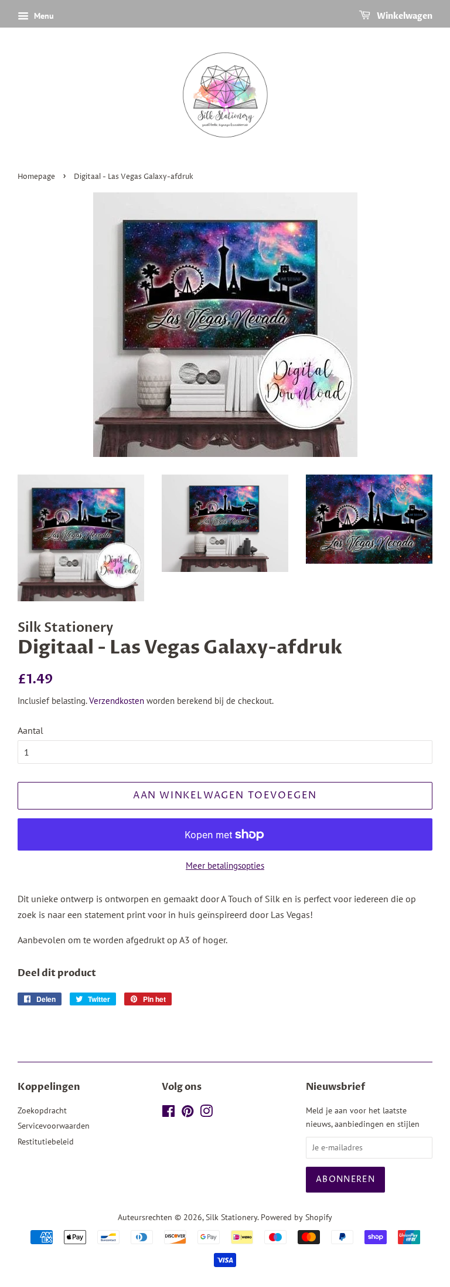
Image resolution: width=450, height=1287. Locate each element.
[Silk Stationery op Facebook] (168, 1113)
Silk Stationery (231, 1217)
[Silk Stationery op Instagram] (206, 1113)
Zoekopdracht (42, 1110)
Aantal (30, 730)
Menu (43, 16)
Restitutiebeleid (46, 1141)
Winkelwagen (403, 16)
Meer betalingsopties (225, 865)
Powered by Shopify (296, 1217)
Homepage (36, 177)
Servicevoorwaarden (54, 1125)
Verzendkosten (116, 700)
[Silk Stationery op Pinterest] (187, 1113)
